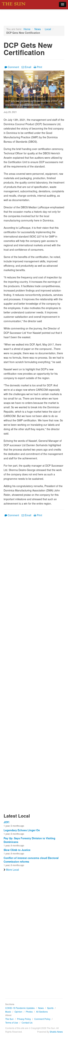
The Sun (9, 1018)
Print (39, 67)
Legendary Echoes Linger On (22, 830)
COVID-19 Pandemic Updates (20, 1007)
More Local (12, 869)
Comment (13, 67)
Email (28, 67)
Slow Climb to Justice (17, 850)
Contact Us (27, 1022)
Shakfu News (56, 1031)
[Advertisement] (34, 667)
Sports (50, 1007)
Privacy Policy (24, 1018)
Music (8, 1011)
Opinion (18, 1011)
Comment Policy (42, 1018)
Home (27, 29)
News (37, 29)
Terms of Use (11, 1022)
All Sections (42, 1011)
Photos (29, 1011)
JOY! (6, 822)
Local (48, 29)
